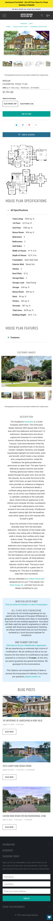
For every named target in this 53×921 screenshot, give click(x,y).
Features (15, 337)
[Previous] (4, 43)
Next (31, 23)
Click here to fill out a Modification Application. (26, 643)
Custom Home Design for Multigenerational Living (24, 815)
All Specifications (19, 210)
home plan (28, 422)
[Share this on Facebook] (23, 125)
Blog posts (26, 689)
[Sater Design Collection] (26, 15)
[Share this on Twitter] (16, 125)
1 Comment (28, 820)
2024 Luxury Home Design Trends (17, 765)
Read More (9, 731)
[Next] (49, 43)
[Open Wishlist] (49, 917)
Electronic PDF (10, 104)
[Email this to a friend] (35, 125)
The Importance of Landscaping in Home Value (22, 720)
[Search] (42, 15)
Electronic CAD (26, 104)
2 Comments (30, 770)
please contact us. (33, 676)
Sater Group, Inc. (17, 585)
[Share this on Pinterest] (29, 125)
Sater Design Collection (30, 915)
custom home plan (36, 579)
